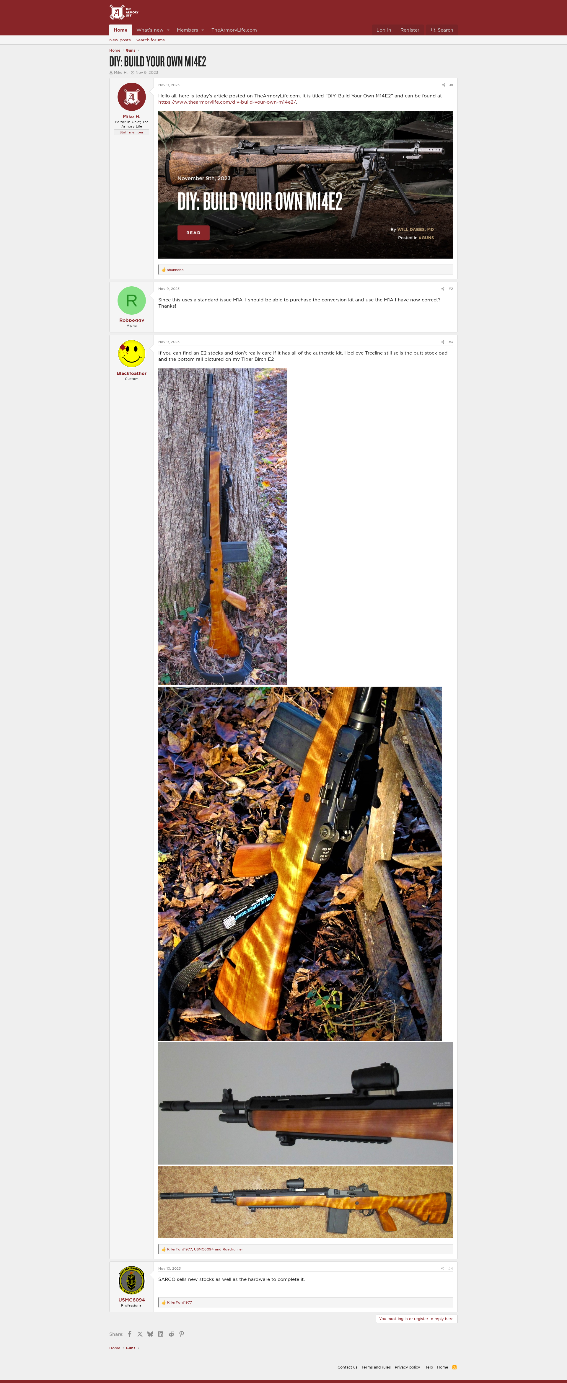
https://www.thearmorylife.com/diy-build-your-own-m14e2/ (227, 101)
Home (121, 29)
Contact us (347, 1367)
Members (187, 29)
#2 (451, 288)
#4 (450, 1268)
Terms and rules (376, 1367)
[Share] (443, 85)
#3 (451, 342)
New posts (120, 39)
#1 (451, 85)
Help (428, 1367)
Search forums (150, 39)
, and (205, 1249)
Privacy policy (407, 1367)
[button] (168, 30)
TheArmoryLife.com (234, 29)
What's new (150, 29)
